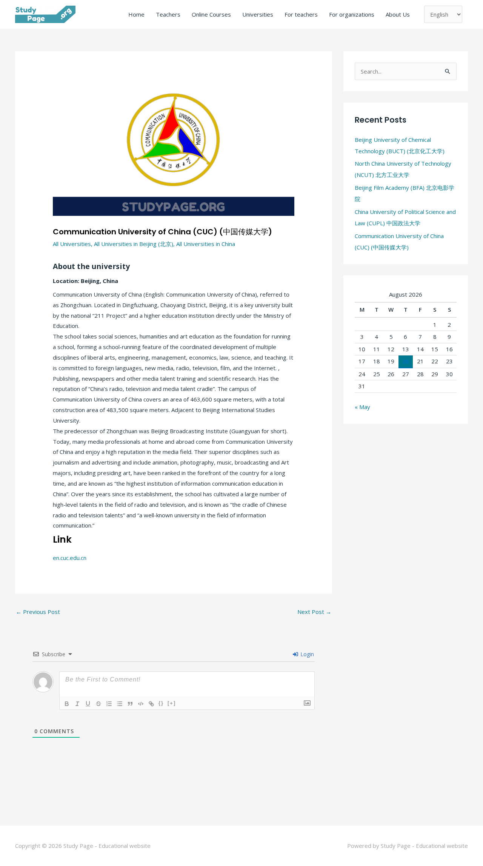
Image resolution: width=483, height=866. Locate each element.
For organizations (351, 14)
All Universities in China (205, 244)
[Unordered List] (119, 703)
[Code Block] (140, 703)
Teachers (168, 14)
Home (136, 14)
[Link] (151, 703)
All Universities (72, 244)
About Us (398, 14)
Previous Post (38, 611)
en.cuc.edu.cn (69, 557)
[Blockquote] (130, 703)
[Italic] (77, 703)
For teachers (301, 14)
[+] (172, 703)
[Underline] (88, 703)
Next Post (314, 611)
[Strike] (98, 703)
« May (362, 407)
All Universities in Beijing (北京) (133, 244)
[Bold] (67, 703)
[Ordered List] (109, 703)
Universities (257, 14)
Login (306, 654)
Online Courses (211, 14)
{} (161, 703)
